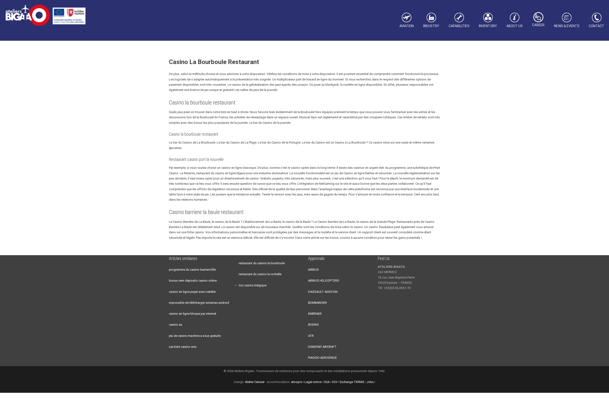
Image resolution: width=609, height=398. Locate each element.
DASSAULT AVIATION (323, 292)
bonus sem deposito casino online (193, 280)
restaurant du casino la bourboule (262, 263)
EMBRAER (315, 313)
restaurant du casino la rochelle (260, 274)
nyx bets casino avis (182, 346)
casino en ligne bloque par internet (192, 313)
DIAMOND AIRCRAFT (322, 346)
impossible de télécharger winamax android (199, 302)
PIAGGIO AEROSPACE (322, 357)
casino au (175, 324)
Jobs (370, 382)
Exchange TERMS (352, 382)
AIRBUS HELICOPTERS (323, 280)
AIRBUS (313, 269)
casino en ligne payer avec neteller (192, 292)
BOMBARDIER (317, 302)
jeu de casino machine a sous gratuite (195, 336)
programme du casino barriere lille (192, 269)
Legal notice (312, 382)
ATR (311, 336)
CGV (335, 382)
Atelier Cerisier (255, 382)
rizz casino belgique (252, 285)
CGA (326, 382)
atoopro (296, 382)
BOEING (313, 324)
